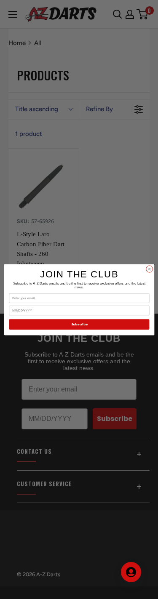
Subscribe (79, 324)
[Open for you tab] (131, 572)
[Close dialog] (149, 269)
